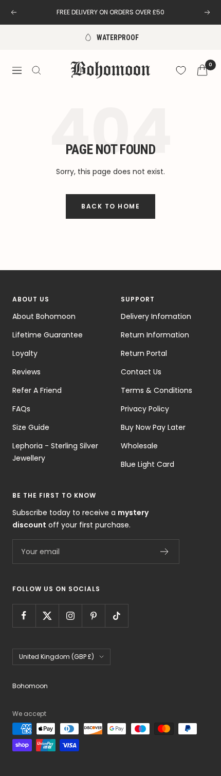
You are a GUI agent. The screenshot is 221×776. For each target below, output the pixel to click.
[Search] (36, 70)
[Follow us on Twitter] (47, 615)
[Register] (164, 551)
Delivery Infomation (156, 316)
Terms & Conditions (156, 390)
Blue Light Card (147, 464)
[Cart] (202, 70)
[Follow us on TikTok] (116, 615)
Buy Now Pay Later (153, 427)
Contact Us (141, 372)
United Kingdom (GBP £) (56, 656)
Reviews (26, 372)
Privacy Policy (145, 409)
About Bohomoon (44, 316)
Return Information (155, 335)
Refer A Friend (37, 390)
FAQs (21, 409)
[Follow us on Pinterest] (93, 615)
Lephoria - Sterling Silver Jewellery (55, 452)
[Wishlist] (181, 70)
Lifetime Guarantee (47, 335)
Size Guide (30, 427)
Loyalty (25, 353)
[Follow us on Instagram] (70, 615)
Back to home (110, 206)
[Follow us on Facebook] (23, 615)
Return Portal (144, 353)
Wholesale (139, 446)
